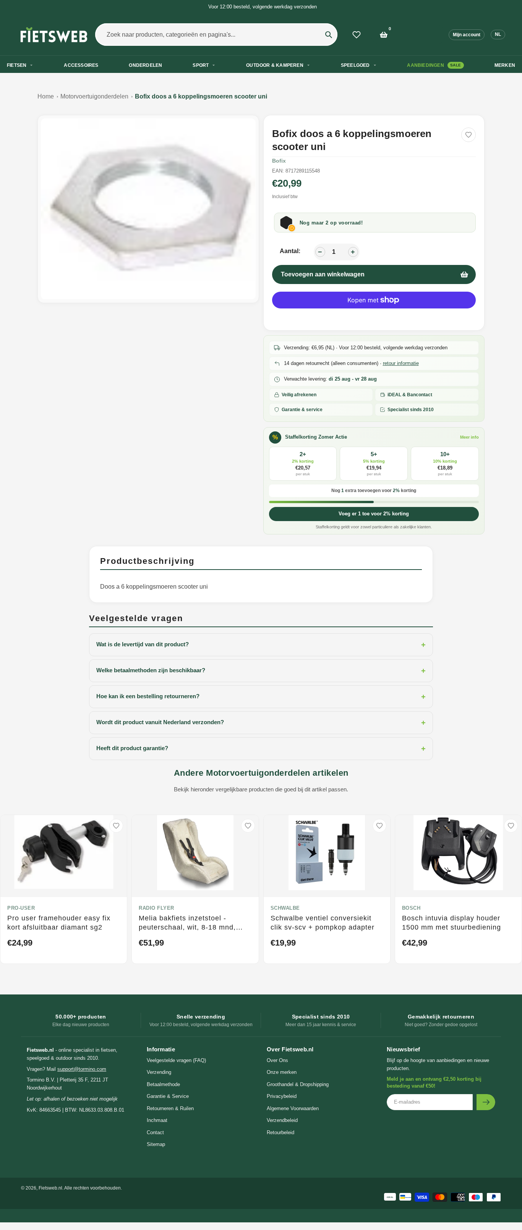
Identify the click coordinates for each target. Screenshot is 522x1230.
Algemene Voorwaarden (293, 1108)
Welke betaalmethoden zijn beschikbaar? (261, 671)
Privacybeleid (282, 1096)
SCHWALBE (285, 908)
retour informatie (401, 363)
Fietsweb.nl (50, 1188)
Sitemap (156, 1144)
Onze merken (282, 1072)
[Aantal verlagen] (320, 252)
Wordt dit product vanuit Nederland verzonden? (261, 722)
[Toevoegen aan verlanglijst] (468, 135)
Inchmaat (157, 1120)
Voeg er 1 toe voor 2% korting (374, 514)
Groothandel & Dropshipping (298, 1084)
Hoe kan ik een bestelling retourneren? (261, 696)
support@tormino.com (81, 1069)
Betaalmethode (163, 1084)
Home (45, 96)
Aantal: (290, 251)
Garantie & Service (168, 1096)
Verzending (159, 1072)
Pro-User (21, 908)
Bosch (411, 908)
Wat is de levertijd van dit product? (261, 645)
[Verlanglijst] (356, 34)
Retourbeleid (280, 1132)
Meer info (469, 437)
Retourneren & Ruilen (170, 1108)
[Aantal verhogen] (353, 252)
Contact (155, 1132)
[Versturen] (486, 1102)
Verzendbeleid (282, 1120)
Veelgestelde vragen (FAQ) (176, 1060)
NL (498, 34)
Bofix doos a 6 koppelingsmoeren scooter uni (201, 96)
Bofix (279, 161)
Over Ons (277, 1060)
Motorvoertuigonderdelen (94, 96)
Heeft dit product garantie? (261, 748)
